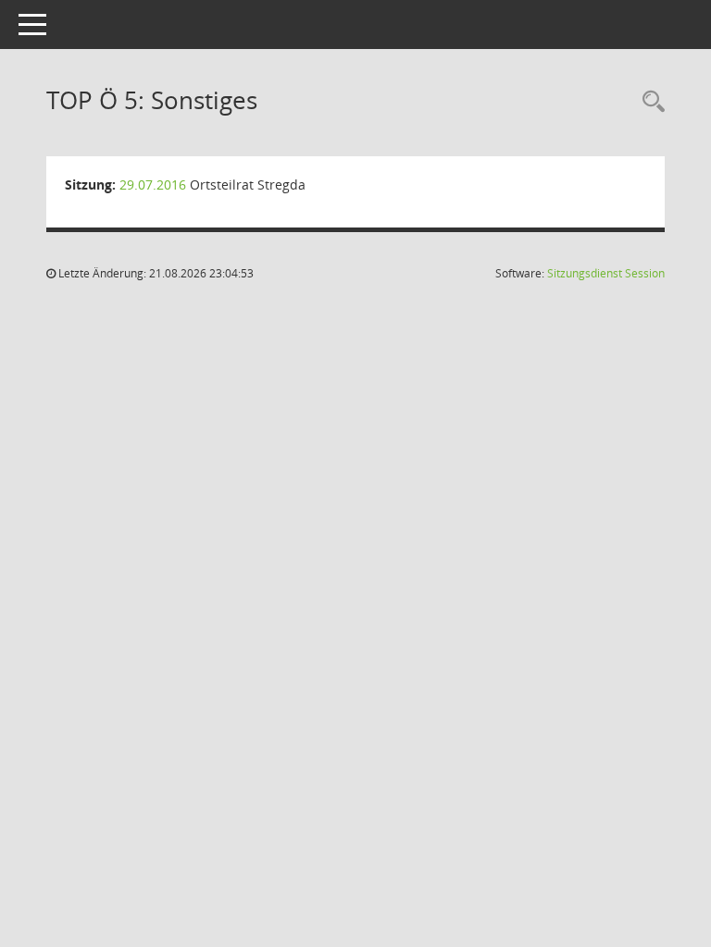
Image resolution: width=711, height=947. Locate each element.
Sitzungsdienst (606, 273)
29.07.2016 (152, 184)
